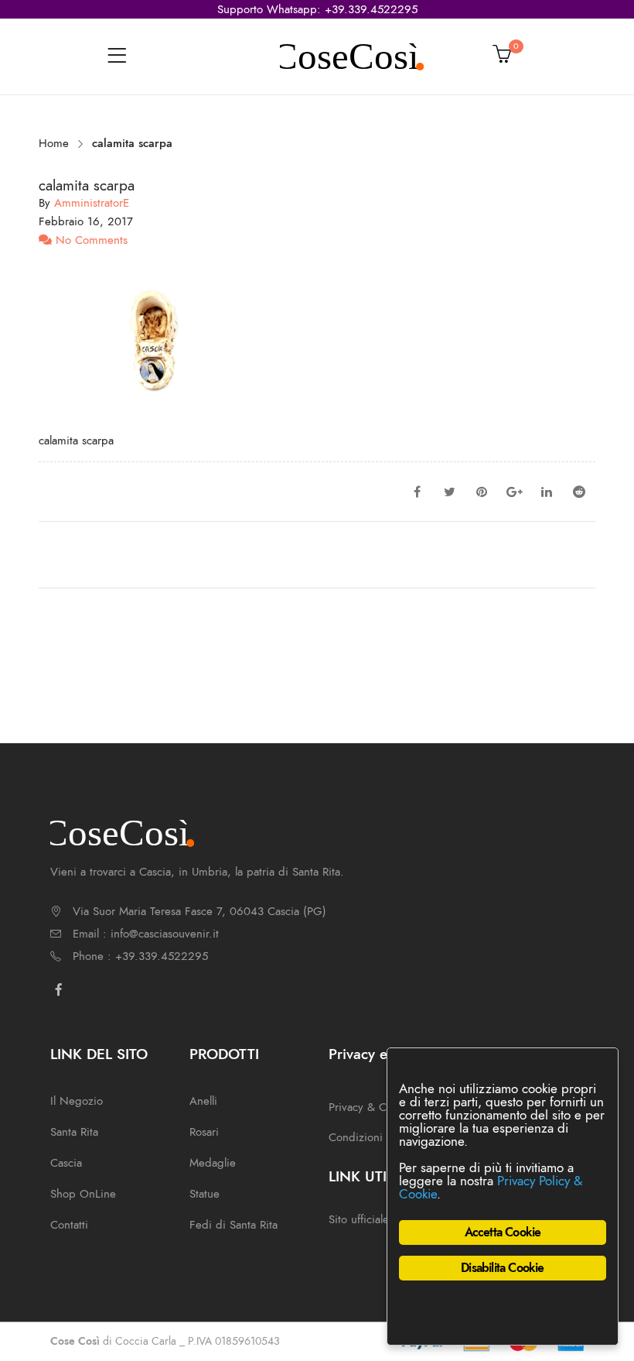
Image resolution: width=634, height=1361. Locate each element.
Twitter (449, 492)
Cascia (66, 1163)
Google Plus (514, 492)
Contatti (69, 1224)
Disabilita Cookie (502, 1268)
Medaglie (212, 1163)
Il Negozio (76, 1101)
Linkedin (547, 492)
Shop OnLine (83, 1194)
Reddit (579, 492)
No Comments (90, 240)
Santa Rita (74, 1132)
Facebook (417, 492)
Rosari (204, 1132)
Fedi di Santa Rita (233, 1224)
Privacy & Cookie (371, 1107)
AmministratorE (91, 203)
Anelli (203, 1101)
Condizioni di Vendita (383, 1137)
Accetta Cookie (503, 1232)
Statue (204, 1194)
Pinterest (482, 492)
